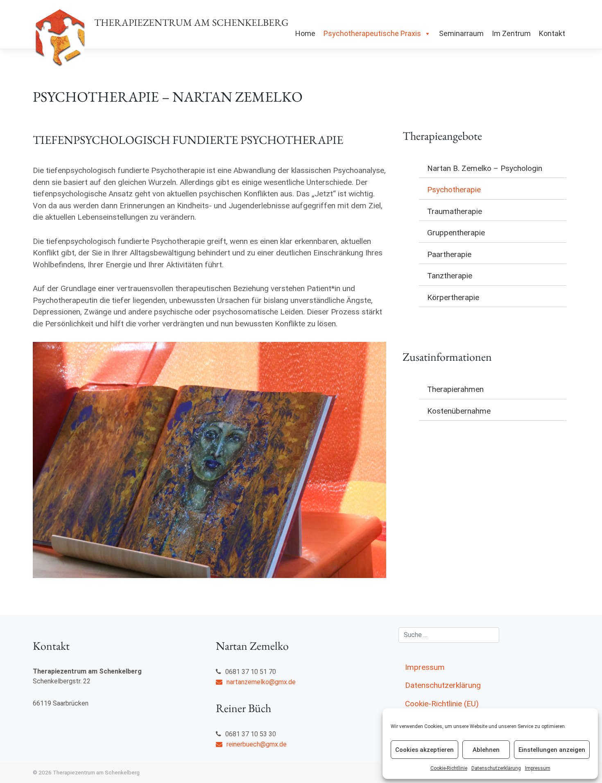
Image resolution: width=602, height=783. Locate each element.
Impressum (537, 768)
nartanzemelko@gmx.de (261, 682)
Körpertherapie (453, 297)
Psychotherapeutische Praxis (372, 33)
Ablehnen (486, 749)
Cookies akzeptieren (424, 749)
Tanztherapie (449, 275)
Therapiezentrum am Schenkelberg (191, 22)
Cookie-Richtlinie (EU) (442, 703)
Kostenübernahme (459, 411)
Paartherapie (449, 254)
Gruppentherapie (456, 232)
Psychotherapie (454, 189)
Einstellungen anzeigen (551, 749)
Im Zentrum (511, 33)
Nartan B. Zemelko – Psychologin (484, 168)
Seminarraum (461, 33)
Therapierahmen (455, 389)
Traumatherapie (454, 211)
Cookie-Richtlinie (448, 768)
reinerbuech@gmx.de (256, 744)
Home (305, 33)
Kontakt (552, 33)
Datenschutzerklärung (496, 768)
